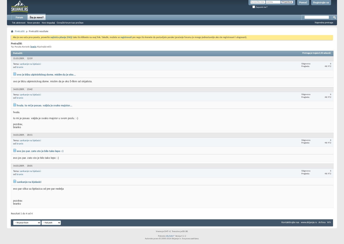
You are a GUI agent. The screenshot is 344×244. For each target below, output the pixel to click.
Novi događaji (48, 23)
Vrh (329, 222)
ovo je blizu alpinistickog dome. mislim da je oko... (46, 74)
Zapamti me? (261, 7)
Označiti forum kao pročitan (70, 23)
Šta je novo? (37, 17)
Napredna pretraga (324, 22)
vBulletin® (170, 236)
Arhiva (322, 222)
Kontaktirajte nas (290, 222)
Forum (19, 17)
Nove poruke (33, 23)
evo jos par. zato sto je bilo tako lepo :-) (40, 151)
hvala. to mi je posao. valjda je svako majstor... (44, 105)
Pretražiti (19, 31)
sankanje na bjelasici (30, 64)
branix (20, 67)
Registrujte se (321, 2)
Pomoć (303, 2)
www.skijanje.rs (309, 222)
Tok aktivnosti (18, 23)
